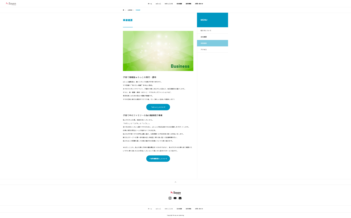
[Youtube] (175, 198)
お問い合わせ (199, 4)
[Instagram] (170, 198)
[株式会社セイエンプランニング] (11, 3)
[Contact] (180, 198)
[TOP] (175, 182)
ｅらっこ (158, 4)
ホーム (150, 4)
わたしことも (169, 4)
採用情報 (188, 4)
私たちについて (206, 30)
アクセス (204, 49)
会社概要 (179, 4)
